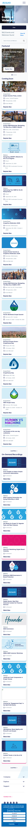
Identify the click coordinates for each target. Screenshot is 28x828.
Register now (8, 69)
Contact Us (7, 797)
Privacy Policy (18, 810)
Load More (13, 451)
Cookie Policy (11, 810)
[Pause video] (25, 19)
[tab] (13, 74)
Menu (24, 2)
